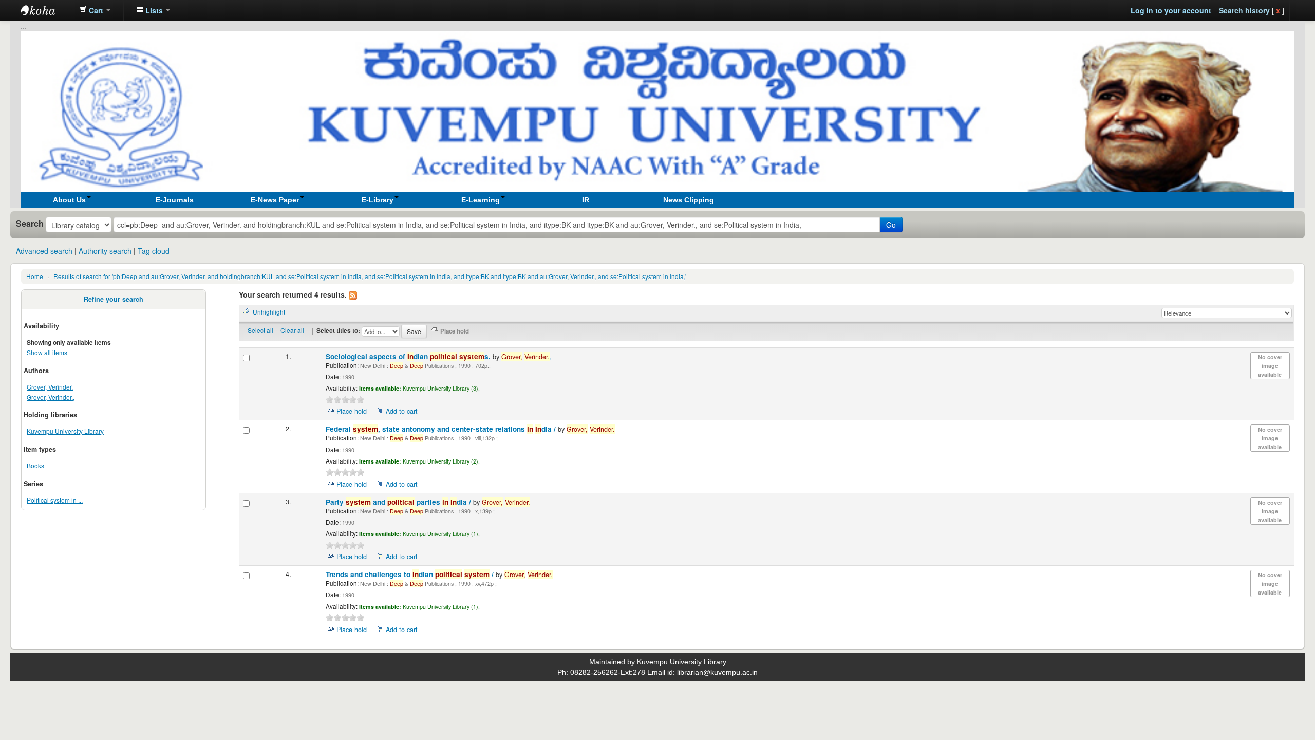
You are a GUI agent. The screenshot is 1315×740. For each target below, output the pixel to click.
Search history (1244, 10)
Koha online (46, 10)
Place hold (351, 411)
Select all (260, 330)
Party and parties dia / (399, 502)
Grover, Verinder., (50, 397)
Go (891, 224)
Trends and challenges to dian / (411, 574)
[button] (95, 10)
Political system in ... (55, 499)
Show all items (47, 352)
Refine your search (113, 299)
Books (35, 465)
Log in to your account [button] (1171, 10)
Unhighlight (269, 311)
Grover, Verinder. (50, 386)
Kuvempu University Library (65, 431)
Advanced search (44, 251)
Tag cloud (154, 251)
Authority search (105, 251)
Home (34, 276)
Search (30, 223)
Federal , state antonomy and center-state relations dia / (442, 429)
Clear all (292, 330)
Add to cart (402, 411)
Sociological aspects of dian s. (409, 356)
